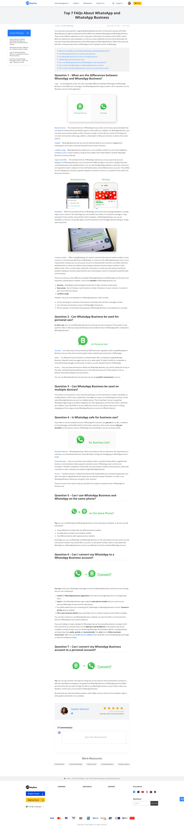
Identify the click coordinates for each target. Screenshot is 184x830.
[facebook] (134, 792)
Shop (138, 3)
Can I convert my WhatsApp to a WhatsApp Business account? (81, 65)
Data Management (61, 3)
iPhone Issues (91, 764)
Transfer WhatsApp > (79, 778)
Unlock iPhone (59, 764)
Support (119, 3)
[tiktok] (155, 792)
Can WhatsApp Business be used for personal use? (77, 54)
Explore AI (100, 3)
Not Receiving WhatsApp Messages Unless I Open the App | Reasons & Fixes (19, 60)
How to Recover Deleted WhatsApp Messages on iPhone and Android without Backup (19, 41)
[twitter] (138, 792)
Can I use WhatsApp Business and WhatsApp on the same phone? (82, 62)
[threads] (151, 792)
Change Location (123, 764)
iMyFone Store (33, 800)
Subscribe (154, 803)
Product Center (33, 794)
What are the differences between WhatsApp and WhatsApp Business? (84, 51)
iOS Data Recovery (107, 764)
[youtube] (142, 792)
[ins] (147, 792)
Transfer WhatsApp (67, 26)
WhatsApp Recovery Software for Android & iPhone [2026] (19, 48)
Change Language (35, 806)
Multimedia (87, 3)
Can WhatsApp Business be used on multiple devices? (78, 57)
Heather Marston (80, 709)
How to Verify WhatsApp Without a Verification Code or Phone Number (19, 54)
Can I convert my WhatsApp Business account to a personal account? (84, 68)
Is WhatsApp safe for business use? (71, 59)
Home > (69, 778)
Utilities (75, 3)
